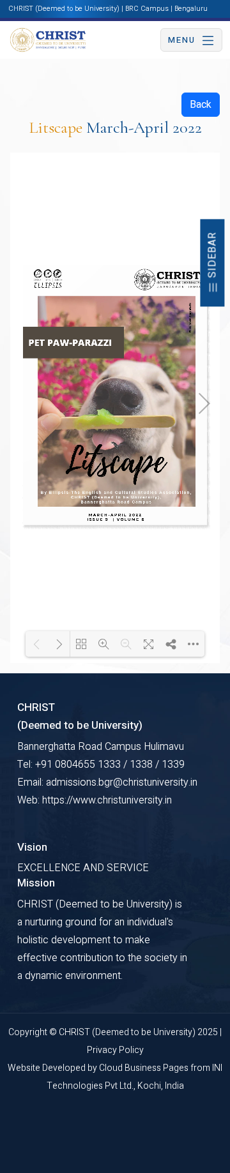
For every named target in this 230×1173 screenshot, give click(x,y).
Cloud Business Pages (144, 1068)
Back (200, 104)
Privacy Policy (115, 1050)
